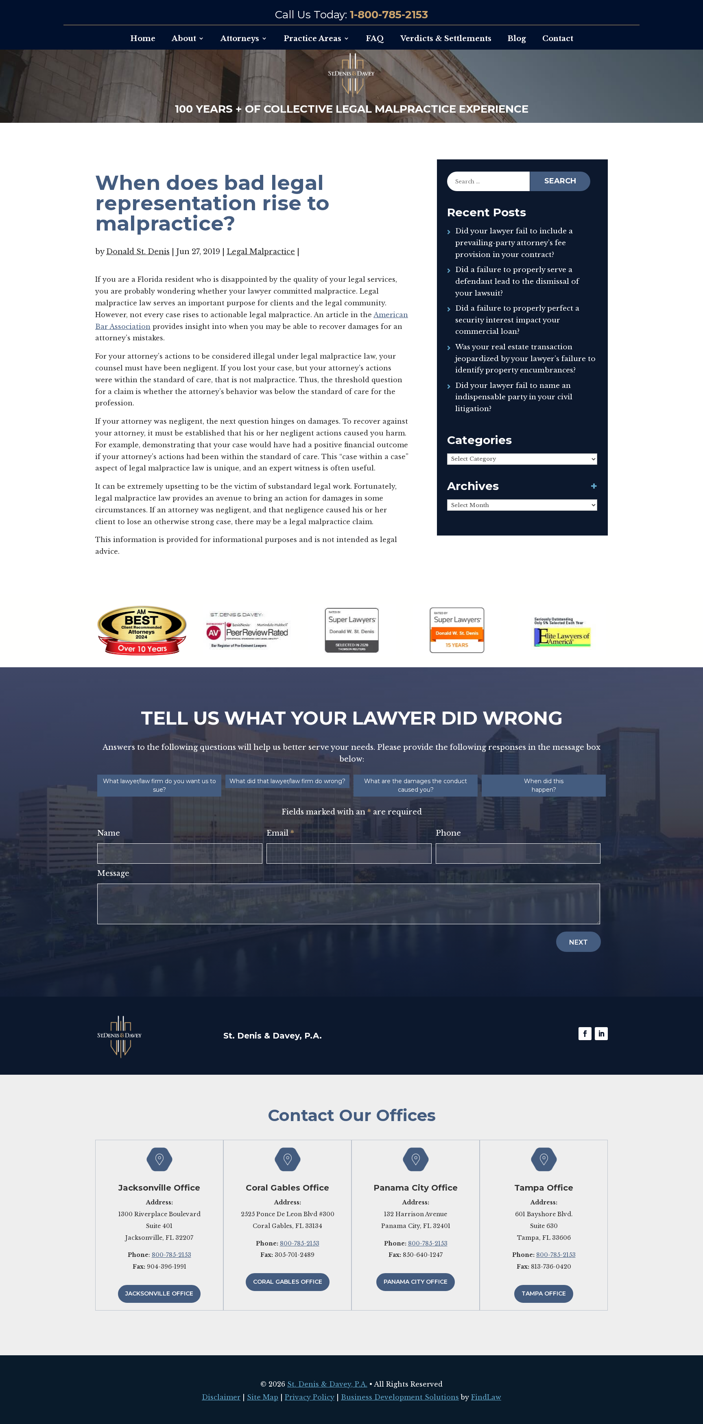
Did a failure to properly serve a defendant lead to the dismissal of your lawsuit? (517, 282)
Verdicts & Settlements (445, 38)
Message (113, 873)
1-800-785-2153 (389, 14)
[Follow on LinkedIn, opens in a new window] (601, 1033)
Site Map (262, 1397)
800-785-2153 (171, 1255)
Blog (517, 38)
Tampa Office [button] (544, 1293)
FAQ (375, 38)
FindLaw (486, 1397)
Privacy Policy (309, 1397)
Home (142, 38)
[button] (695, 1365)
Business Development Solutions (400, 1397)
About (184, 38)
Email (280, 833)
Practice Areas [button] (312, 38)
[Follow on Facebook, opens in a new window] (585, 1033)
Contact (557, 38)
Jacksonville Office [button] (159, 1293)
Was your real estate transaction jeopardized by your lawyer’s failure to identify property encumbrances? (525, 359)
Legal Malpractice (261, 251)
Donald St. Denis (138, 251)
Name (108, 833)
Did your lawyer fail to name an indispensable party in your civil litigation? (513, 397)
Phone (448, 833)
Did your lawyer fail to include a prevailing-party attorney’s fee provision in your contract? (514, 243)
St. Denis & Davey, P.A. (327, 1384)
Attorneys (240, 38)
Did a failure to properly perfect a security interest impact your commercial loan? (517, 320)
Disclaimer (221, 1397)
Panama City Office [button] (416, 1281)
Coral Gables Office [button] (287, 1281)
